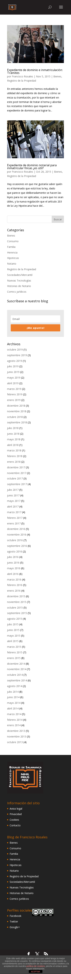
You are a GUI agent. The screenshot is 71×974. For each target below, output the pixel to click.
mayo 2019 (13, 377)
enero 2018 (14, 461)
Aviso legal (16, 808)
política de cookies (35, 966)
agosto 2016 (14, 551)
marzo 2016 (14, 579)
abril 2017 (13, 506)
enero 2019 (14, 400)
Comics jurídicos (16, 291)
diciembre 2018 (16, 405)
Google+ (15, 927)
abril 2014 (13, 708)
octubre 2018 (15, 417)
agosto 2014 (14, 686)
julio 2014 (13, 691)
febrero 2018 (14, 456)
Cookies (14, 819)
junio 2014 (13, 697)
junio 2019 (13, 372)
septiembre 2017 (17, 484)
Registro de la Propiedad (21, 80)
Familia (11, 247)
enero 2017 (14, 523)
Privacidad (16, 814)
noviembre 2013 (16, 736)
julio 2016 (13, 557)
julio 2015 (13, 624)
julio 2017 (13, 489)
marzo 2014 (14, 714)
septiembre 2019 (17, 355)
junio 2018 (13, 433)
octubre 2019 (15, 349)
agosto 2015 (14, 618)
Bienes (57, 76)
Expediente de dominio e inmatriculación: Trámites (35, 71)
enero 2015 (14, 658)
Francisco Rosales (22, 76)
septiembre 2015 (17, 613)
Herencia (12, 252)
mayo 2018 (13, 439)
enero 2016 (14, 590)
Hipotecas (13, 258)
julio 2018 (13, 428)
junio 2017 (13, 495)
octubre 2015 (15, 607)
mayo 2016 (13, 568)
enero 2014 (14, 725)
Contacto (15, 825)
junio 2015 (13, 630)
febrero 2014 (14, 719)
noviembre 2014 (16, 669)
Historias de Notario (19, 286)
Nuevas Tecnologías (19, 280)
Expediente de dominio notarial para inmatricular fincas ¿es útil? (32, 166)
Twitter (14, 921)
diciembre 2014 (16, 663)
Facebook (15, 916)
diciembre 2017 (16, 467)
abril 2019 (13, 383)
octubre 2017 (15, 478)
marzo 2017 (14, 512)
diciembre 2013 (16, 731)
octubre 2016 (15, 540)
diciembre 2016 (16, 529)
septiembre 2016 (17, 546)
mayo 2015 (13, 635)
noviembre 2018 (16, 411)
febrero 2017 (14, 518)
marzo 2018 (14, 450)
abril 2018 (13, 445)
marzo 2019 (14, 389)
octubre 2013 (15, 742)
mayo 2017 (13, 501)
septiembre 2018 (17, 422)
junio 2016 (13, 562)
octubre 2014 (15, 674)
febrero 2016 (14, 585)
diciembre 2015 (16, 596)
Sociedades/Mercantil (19, 275)
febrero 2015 (14, 652)
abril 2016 (13, 574)
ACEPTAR (35, 972)
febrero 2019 (14, 394)
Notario (11, 263)
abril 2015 (13, 641)
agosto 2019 (14, 361)
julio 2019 (13, 366)
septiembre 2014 (17, 680)
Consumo (13, 241)
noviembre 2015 (16, 602)
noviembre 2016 (16, 534)
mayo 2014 (13, 703)
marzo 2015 (14, 646)
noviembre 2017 (16, 473)
